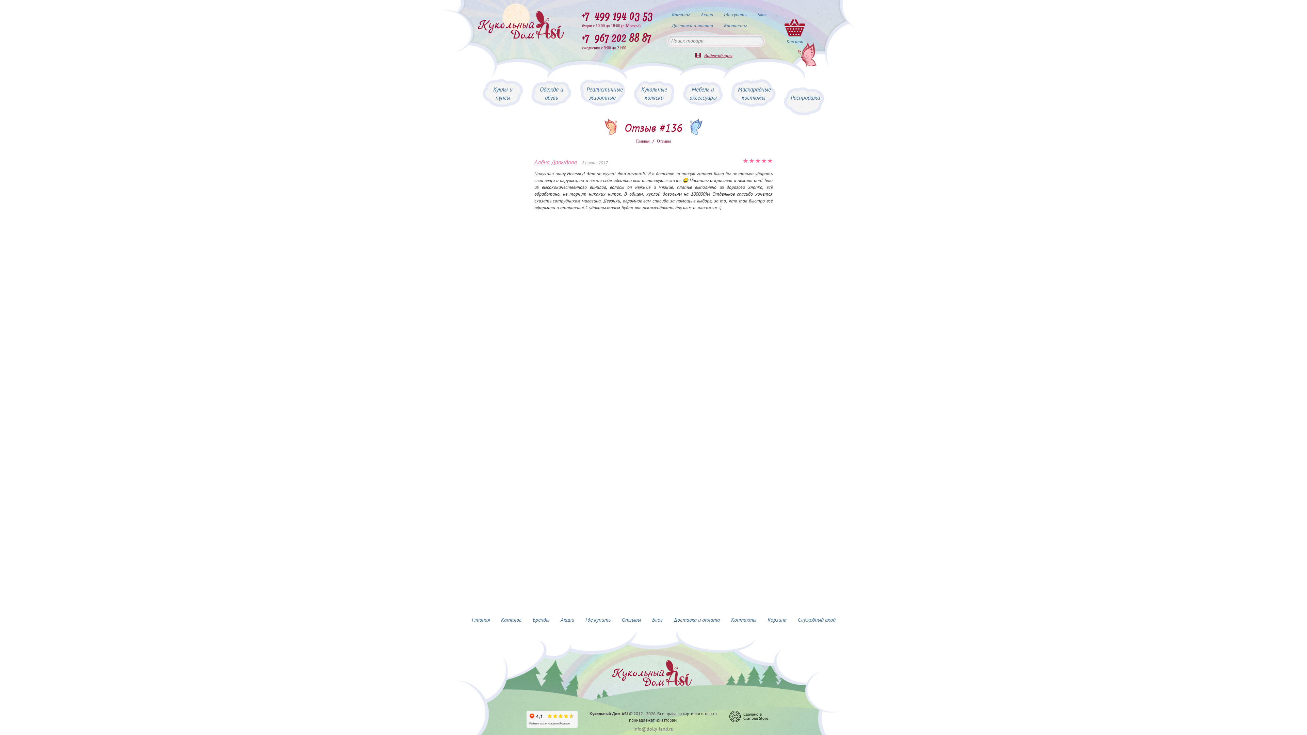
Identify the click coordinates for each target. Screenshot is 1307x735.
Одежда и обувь (551, 93)
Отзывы (631, 620)
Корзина (777, 620)
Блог (762, 15)
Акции (707, 15)
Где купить (735, 15)
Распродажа (805, 98)
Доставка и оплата (692, 26)
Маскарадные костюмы (754, 93)
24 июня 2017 (595, 163)
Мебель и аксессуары (703, 93)
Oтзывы (664, 141)
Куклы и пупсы (503, 93)
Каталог (681, 15)
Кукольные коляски (654, 93)
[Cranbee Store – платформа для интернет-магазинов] (748, 716)
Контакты (735, 26)
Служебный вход (817, 620)
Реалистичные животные (604, 93)
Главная (643, 141)
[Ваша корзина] (795, 27)
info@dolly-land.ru (653, 729)
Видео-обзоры (718, 56)
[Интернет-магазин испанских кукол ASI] (521, 25)
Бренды (541, 620)
